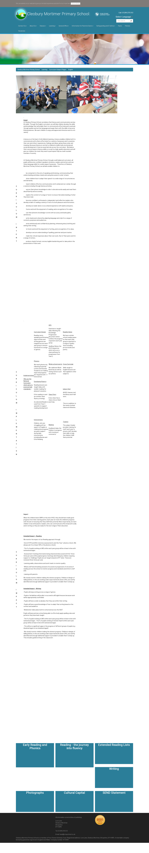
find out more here (64, 3)
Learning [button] (52, 26)
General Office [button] (63, 26)
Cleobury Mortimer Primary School (28, 69)
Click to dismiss (75, 3)
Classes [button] (42, 26)
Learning (44, 69)
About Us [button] (33, 26)
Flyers (120, 26)
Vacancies (21, 31)
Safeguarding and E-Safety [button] (105, 26)
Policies (127, 26)
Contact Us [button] (22, 26)
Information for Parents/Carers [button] (82, 26)
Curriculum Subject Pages (57, 69)
